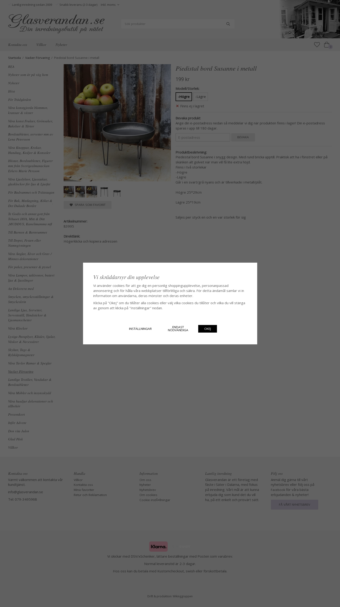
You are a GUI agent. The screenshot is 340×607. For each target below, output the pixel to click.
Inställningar (140, 329)
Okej (207, 329)
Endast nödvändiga (178, 328)
